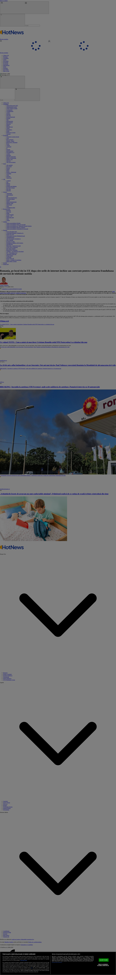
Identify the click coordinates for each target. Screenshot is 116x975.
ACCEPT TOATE (104, 960)
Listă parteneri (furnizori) (57, 962)
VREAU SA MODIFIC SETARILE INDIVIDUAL (103, 965)
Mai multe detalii (23, 960)
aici (31, 967)
